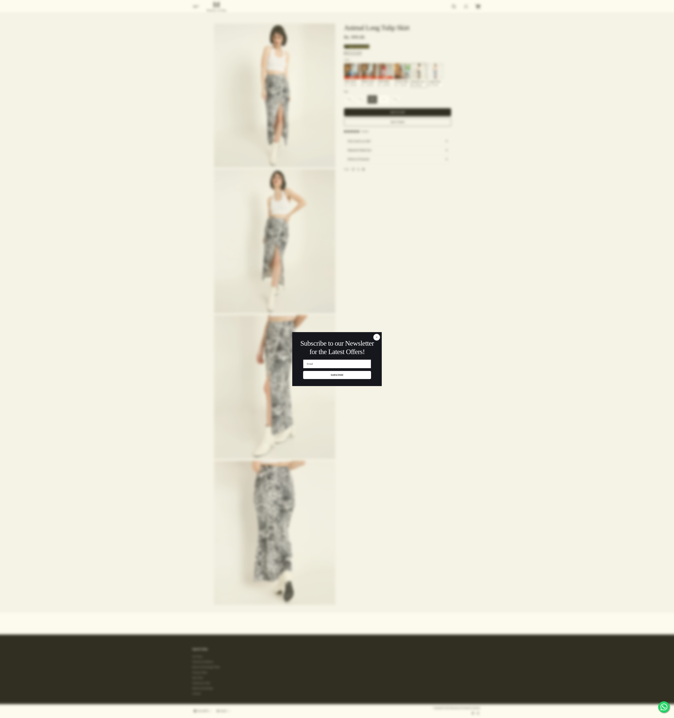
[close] (376, 337)
